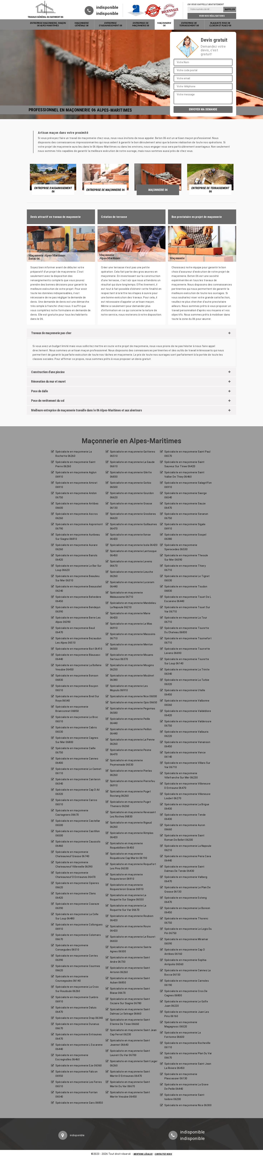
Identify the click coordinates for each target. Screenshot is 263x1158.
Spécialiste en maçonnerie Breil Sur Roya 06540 (77, 698)
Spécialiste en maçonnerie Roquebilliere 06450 (126, 845)
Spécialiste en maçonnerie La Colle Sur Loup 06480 (76, 916)
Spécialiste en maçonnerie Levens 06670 (131, 563)
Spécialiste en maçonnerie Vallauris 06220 (186, 733)
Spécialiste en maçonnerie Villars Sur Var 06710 (187, 765)
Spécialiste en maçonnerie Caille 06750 (75, 750)
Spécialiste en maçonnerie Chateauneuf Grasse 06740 (72, 854)
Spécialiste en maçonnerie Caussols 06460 (77, 843)
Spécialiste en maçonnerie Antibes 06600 (77, 505)
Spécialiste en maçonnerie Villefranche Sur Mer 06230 (181, 775)
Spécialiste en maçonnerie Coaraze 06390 (77, 906)
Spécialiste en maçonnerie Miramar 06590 (186, 941)
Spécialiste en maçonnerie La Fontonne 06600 (182, 1034)
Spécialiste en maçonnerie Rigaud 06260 (131, 824)
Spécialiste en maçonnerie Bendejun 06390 (77, 609)
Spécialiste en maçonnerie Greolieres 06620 (133, 516)
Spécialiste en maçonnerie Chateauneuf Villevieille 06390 (73, 864)
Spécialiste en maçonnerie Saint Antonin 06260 (130, 970)
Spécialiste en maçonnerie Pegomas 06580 (132, 710)
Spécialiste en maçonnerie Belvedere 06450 (78, 599)
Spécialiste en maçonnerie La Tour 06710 (185, 619)
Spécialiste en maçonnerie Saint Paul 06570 (187, 453)
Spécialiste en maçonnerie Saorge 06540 (185, 495)
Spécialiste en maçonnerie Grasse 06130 (131, 505)
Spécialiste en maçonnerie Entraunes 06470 (78, 1036)
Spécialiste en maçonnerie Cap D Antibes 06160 (184, 951)
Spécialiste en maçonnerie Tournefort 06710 (187, 640)
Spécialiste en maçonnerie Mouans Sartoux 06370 (131, 657)
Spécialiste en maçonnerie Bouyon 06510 (76, 688)
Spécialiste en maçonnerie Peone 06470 (130, 752)
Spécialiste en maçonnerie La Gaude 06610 (132, 464)
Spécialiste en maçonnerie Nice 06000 (133, 696)
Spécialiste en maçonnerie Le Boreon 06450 (187, 910)
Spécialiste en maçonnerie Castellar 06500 (77, 823)
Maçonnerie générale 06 (82, 24)
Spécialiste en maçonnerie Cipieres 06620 (77, 885)
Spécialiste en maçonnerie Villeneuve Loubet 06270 (187, 796)
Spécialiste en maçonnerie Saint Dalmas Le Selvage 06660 (130, 1011)
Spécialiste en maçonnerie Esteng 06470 (185, 899)
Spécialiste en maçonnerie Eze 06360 (78, 1065)
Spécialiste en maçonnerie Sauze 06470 (185, 505)
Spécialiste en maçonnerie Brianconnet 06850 (71, 708)
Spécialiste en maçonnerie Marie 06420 (130, 615)
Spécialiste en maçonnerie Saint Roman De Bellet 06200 (184, 837)
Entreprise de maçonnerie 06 (140, 24)
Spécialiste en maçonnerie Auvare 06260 (76, 547)
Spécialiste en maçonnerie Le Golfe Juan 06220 (186, 1003)
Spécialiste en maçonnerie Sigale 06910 (184, 526)
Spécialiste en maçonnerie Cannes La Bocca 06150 (187, 972)
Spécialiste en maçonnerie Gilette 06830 (131, 474)
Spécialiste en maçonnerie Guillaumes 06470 (133, 526)
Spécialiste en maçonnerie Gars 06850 (79, 1102)
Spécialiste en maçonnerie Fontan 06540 (76, 1094)
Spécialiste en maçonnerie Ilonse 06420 (130, 536)
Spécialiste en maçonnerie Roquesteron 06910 (126, 876)
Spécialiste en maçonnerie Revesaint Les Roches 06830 (133, 814)
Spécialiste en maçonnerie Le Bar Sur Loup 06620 (78, 567)
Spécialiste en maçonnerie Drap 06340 (79, 1018)
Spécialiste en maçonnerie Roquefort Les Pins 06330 (133, 866)
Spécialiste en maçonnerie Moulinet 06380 (132, 677)
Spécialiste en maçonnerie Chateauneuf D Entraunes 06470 (75, 874)
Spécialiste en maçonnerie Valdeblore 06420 (187, 713)
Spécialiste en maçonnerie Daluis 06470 (75, 1009)
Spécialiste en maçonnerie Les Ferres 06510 (78, 1084)
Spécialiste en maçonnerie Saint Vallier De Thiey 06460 (184, 474)
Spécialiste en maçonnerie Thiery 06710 (185, 567)
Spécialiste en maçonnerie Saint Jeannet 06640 (130, 1042)
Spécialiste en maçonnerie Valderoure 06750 (187, 723)
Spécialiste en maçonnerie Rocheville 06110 (187, 1045)
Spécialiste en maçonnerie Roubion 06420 (132, 918)
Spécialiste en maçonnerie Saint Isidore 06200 (184, 1097)
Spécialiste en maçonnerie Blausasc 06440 (77, 657)
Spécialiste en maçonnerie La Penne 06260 (132, 741)
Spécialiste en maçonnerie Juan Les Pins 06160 (186, 1014)
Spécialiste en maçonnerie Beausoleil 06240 (78, 588)
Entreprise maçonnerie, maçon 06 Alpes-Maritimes (48, 24)
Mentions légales (143, 1154)
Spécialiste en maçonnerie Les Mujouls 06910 (129, 688)
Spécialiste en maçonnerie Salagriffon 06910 (188, 484)
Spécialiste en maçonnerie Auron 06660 (184, 827)
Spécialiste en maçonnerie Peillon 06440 (131, 731)
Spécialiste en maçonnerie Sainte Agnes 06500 (131, 949)
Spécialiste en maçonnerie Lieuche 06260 (131, 574)
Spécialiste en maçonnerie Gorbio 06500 (130, 484)
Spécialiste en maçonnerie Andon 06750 (76, 495)
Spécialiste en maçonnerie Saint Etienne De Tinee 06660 (130, 1021)
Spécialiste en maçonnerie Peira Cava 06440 (187, 858)
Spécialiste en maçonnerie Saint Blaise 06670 (130, 990)
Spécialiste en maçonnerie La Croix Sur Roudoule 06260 (77, 989)
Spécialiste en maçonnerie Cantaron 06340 (77, 781)
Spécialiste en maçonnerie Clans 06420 (75, 895)
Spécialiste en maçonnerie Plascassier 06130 (180, 1076)
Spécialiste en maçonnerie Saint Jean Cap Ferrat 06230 (133, 1032)
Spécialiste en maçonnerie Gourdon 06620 (132, 495)
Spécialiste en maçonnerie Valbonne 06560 (186, 702)
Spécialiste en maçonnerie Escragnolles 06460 (71, 1057)
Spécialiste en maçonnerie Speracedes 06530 (180, 547)
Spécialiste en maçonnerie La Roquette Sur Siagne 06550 (128, 897)
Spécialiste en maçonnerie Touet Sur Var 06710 (187, 609)
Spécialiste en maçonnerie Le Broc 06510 (76, 719)
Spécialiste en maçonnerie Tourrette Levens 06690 (187, 650)
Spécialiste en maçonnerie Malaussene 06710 (126, 594)
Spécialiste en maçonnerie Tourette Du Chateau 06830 (186, 630)
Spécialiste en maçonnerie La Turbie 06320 (186, 682)
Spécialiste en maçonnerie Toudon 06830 (185, 588)
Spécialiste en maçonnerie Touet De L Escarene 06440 (187, 599)
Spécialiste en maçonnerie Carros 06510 (76, 802)
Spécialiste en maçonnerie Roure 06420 (130, 928)
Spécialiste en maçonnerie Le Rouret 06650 (132, 938)
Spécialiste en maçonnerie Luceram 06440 (132, 584)
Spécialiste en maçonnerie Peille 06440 (130, 721)
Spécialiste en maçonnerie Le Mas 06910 (131, 625)
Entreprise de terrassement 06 (189, 24)
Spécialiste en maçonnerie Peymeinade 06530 (126, 762)
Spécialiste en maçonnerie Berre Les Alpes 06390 (78, 619)
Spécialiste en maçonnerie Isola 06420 (134, 545)
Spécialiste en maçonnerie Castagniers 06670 (71, 812)
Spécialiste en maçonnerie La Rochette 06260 (73, 453)
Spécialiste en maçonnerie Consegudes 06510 (71, 947)
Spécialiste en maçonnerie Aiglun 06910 (75, 474)
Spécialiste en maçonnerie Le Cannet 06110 (78, 771)
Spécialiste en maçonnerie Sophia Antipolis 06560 (185, 962)
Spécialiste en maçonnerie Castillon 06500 (77, 833)
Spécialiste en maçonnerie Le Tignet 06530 (187, 578)
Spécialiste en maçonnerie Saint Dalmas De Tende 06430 (184, 868)
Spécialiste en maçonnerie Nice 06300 (187, 1105)
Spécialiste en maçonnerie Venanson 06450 (187, 744)
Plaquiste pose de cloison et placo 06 (220, 24)
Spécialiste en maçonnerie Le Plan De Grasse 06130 (187, 889)
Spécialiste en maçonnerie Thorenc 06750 (186, 920)
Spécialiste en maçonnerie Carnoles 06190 (186, 982)
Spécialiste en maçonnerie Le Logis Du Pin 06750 (188, 931)
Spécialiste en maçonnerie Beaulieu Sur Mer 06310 (77, 578)
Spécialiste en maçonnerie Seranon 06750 (186, 516)
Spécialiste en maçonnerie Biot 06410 (78, 648)
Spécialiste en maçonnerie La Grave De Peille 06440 (186, 1086)
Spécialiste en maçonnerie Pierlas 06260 (131, 772)
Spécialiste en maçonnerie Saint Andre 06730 (130, 959)
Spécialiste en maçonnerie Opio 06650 (133, 702)
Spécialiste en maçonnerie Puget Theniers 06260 (130, 804)
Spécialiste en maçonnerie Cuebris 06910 (76, 999)
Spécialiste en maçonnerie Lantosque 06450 (133, 553)
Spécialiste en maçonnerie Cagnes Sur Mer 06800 (76, 740)
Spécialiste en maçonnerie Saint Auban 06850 (130, 980)
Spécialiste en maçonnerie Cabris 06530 (76, 729)
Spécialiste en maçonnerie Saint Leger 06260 (134, 1063)
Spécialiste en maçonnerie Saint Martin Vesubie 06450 (130, 1094)
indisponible (107, 7)
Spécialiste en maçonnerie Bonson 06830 (76, 677)
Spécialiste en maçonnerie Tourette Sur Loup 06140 (186, 661)
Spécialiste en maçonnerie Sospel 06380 (185, 536)
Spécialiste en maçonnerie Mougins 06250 (132, 667)
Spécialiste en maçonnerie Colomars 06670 (78, 937)
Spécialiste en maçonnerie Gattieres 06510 (132, 453)
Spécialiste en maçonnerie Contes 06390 (76, 957)
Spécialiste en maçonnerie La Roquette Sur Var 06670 (128, 907)
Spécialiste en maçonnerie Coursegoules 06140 (71, 978)
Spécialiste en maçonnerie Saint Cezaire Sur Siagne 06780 (130, 1001)
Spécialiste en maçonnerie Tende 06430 (185, 816)
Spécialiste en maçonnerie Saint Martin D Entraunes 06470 (130, 1073)
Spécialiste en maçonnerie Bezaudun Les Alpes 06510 (78, 640)
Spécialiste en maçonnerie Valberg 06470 (185, 879)
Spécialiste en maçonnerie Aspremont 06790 (79, 526)
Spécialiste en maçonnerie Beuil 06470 (75, 630)
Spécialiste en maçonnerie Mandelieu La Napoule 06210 (133, 605)
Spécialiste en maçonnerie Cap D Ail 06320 (77, 791)
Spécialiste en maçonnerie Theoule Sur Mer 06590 (186, 557)
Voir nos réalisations (212, 16)
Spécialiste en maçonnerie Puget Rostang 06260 (130, 793)
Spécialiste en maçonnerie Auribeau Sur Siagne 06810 (77, 536)
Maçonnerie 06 (164, 24)
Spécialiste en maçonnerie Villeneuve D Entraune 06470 (187, 785)
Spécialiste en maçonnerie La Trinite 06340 (187, 671)
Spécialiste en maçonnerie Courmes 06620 (77, 968)
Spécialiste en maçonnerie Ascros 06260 (76, 516)
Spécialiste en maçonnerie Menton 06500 (131, 646)
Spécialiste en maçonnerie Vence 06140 (185, 754)
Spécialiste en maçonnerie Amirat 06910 (76, 484)
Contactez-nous (163, 1154)
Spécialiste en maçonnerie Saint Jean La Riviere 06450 (187, 1065)
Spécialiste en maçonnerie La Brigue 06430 (186, 806)
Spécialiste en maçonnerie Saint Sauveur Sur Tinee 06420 (184, 464)
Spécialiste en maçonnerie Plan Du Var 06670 (188, 1055)
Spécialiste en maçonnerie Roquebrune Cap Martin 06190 (128, 855)
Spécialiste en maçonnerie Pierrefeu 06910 (132, 783)
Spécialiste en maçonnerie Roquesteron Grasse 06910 (127, 887)
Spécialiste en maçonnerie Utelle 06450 (184, 692)
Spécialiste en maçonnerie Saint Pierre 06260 (75, 464)
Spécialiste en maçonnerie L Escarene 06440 (79, 1046)
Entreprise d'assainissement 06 (110, 24)
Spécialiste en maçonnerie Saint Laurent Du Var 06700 (130, 1053)
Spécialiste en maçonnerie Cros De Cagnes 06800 (186, 993)
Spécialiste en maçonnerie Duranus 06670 (77, 1026)
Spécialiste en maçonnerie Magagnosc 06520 (180, 1024)
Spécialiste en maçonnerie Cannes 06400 (76, 760)
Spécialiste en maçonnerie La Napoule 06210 (187, 848)
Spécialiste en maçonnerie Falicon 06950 (76, 1073)
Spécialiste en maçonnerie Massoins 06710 (132, 636)
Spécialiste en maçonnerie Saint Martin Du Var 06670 (130, 1084)
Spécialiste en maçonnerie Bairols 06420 (76, 557)
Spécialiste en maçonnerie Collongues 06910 (79, 926)
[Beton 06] (45, 9)
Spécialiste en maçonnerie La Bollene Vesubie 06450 (78, 667)
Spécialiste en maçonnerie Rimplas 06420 (132, 835)
